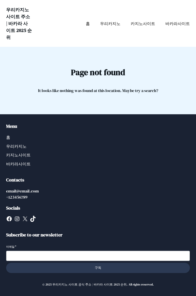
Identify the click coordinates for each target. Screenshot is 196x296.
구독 (98, 268)
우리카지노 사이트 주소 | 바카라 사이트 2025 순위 (19, 23)
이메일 (11, 247)
